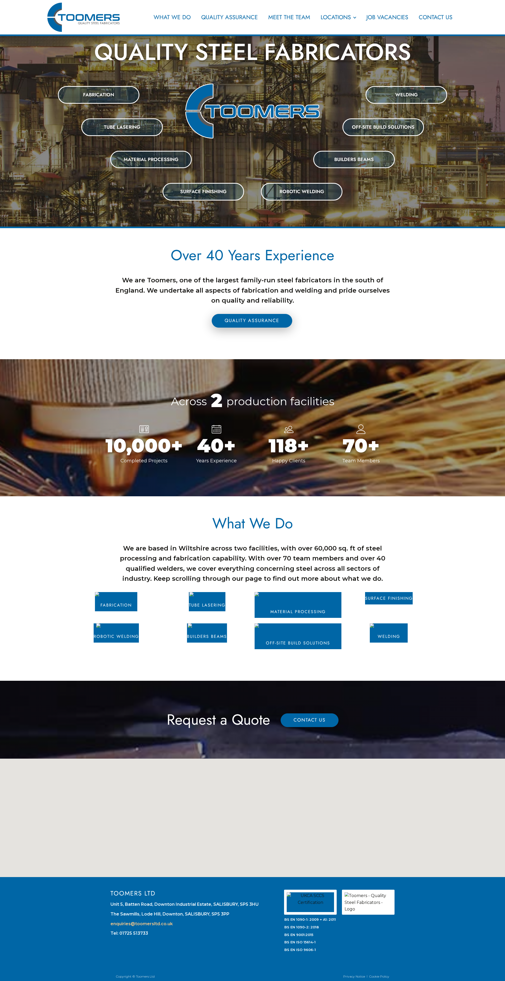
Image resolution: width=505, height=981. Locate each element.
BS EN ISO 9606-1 (300, 950)
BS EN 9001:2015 (298, 935)
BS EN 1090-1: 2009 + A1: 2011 (310, 919)
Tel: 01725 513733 (129, 933)
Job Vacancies (387, 17)
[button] (234, 813)
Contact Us (435, 17)
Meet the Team (289, 17)
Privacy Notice (354, 976)
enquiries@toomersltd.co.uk (141, 923)
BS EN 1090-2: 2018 (301, 927)
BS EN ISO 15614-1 (300, 942)
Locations (336, 17)
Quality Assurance (229, 17)
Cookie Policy (379, 976)
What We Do (172, 17)
